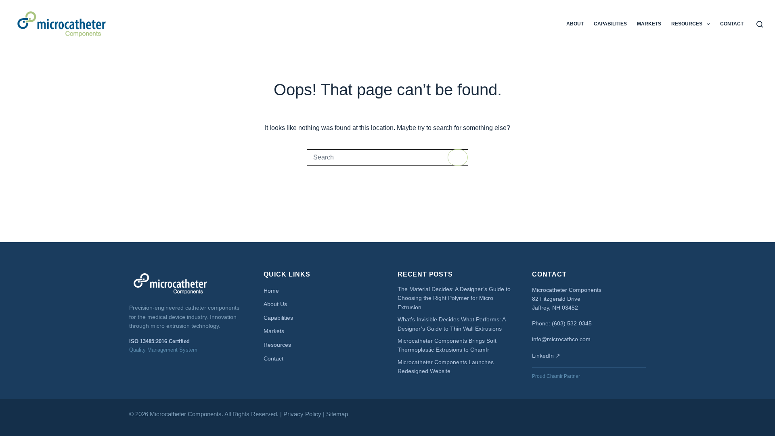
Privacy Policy (302, 414)
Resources (686, 24)
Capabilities (610, 24)
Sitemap (337, 414)
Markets (649, 24)
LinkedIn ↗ (546, 355)
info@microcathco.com (561, 339)
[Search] (759, 24)
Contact (732, 24)
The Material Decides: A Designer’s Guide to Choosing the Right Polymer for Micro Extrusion (454, 298)
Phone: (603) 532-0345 (562, 323)
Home (271, 290)
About (575, 24)
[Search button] (458, 157)
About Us (275, 304)
